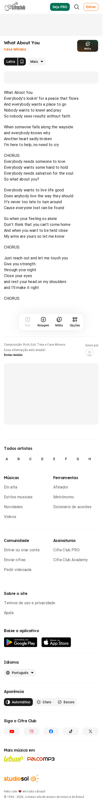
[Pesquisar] (77, 7)
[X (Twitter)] (90, 731)
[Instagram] (31, 731)
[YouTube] (12, 731)
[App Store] (56, 642)
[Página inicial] (15, 7)
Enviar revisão (13, 355)
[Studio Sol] (21, 778)
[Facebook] (51, 731)
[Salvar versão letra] (22, 62)
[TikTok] (71, 731)
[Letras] (13, 759)
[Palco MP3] (41, 759)
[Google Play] (20, 642)
